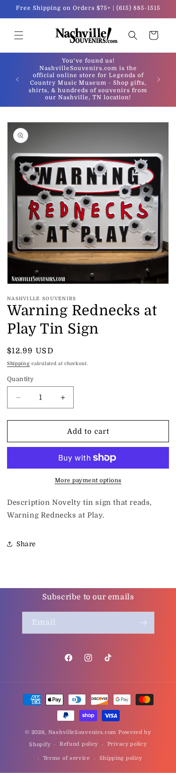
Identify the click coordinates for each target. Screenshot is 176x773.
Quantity (20, 379)
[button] (18, 35)
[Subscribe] (143, 623)
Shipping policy (121, 758)
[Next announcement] (158, 79)
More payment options (88, 480)
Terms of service (66, 758)
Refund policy (79, 744)
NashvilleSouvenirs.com (82, 732)
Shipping (18, 363)
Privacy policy (127, 744)
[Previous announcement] (17, 79)
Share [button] (26, 544)
